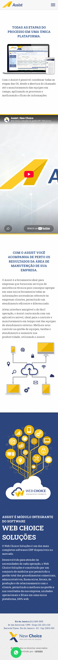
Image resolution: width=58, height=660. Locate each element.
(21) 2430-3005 (36, 621)
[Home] (12, 4)
